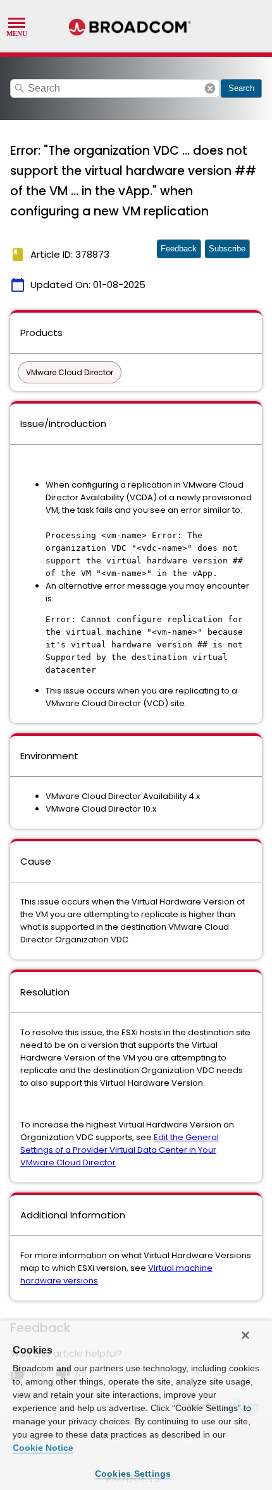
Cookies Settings (133, 1474)
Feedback (179, 248)
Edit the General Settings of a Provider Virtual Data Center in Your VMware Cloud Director (119, 1150)
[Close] (245, 1335)
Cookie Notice (43, 1448)
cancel (210, 88)
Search (241, 88)
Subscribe (227, 248)
